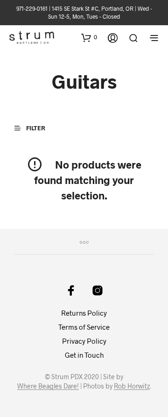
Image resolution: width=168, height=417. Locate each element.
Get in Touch (84, 355)
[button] (89, 37)
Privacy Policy (84, 341)
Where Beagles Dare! (48, 386)
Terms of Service (84, 327)
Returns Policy (84, 313)
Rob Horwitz (132, 386)
